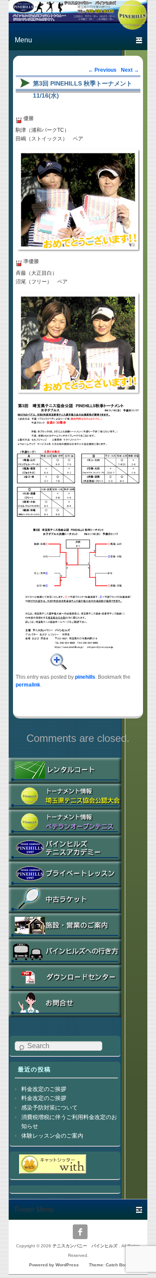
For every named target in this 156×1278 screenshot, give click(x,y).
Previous (102, 70)
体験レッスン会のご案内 (52, 1135)
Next (130, 70)
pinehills (85, 677)
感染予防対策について (49, 1107)
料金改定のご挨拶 (43, 1089)
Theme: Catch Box (108, 1264)
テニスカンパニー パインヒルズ (85, 1245)
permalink (28, 684)
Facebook (80, 1231)
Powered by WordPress (54, 1264)
